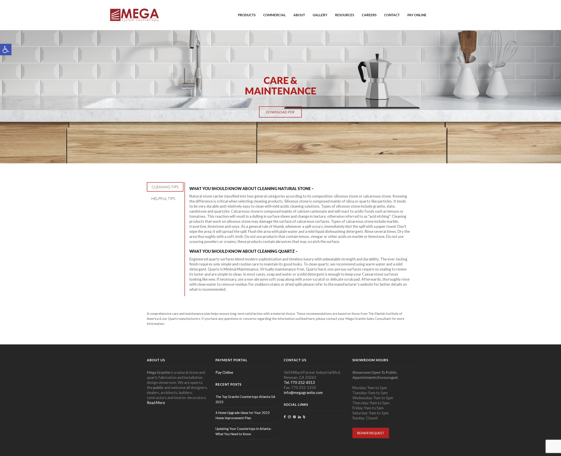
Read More (156, 402)
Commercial (274, 15)
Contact (392, 15)
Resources (344, 15)
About (299, 15)
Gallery (320, 15)
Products (247, 15)
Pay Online (416, 15)
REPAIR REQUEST (370, 433)
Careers (369, 15)
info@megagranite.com (303, 392)
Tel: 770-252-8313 (299, 382)
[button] (5, 49)
